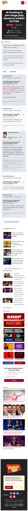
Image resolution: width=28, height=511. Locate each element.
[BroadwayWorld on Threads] (10, 496)
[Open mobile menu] (26, 2)
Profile (10, 134)
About (12, 500)
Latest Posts (18, 25)
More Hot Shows (8, 363)
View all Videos (7, 307)
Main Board (10, 25)
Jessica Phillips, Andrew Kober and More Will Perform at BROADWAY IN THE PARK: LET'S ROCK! (13, 58)
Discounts (19, 363)
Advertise (6, 500)
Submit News (8, 501)
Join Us (22, 500)
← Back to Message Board (10, 35)
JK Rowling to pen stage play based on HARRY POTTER (11, 82)
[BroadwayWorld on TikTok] (21, 493)
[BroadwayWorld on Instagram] (14, 493)
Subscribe (13, 71)
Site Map (20, 501)
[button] (22, 2)
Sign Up (9, 487)
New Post (12, 30)
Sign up (14, 380)
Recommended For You (9, 228)
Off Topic (14, 27)
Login (19, 2)
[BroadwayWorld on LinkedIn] (17, 493)
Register (14, 2)
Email (4, 71)
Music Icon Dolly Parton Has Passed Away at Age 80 (13, 402)
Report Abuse (12, 32)
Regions (15, 501)
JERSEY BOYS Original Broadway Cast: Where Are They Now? (12, 416)
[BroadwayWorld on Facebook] (10, 493)
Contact (17, 500)
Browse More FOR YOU (13, 268)
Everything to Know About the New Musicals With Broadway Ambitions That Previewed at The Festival (13, 432)
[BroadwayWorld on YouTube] (14, 496)
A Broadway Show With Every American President (12, 447)
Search (18, 30)
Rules (19, 32)
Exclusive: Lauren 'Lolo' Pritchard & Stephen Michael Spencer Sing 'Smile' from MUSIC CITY (19, 292)
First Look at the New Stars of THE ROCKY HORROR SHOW (19, 283)
